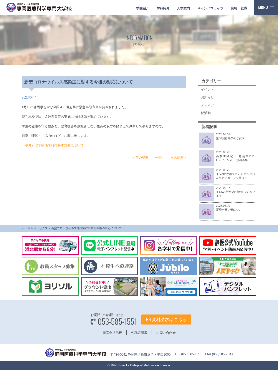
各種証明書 (139, 333)
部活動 (206, 113)
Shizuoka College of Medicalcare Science (143, 365)
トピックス (41, 228)
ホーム (26, 228)
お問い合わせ (166, 333)
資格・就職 (239, 8)
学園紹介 (142, 8)
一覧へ (159, 157)
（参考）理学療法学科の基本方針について (53, 145)
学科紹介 (163, 8)
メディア (207, 105)
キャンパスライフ (210, 8)
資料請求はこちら (169, 319)
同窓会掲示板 (112, 333)
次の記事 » (178, 157)
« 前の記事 (140, 157)
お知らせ (207, 97)
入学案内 (183, 8)
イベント (207, 89)
